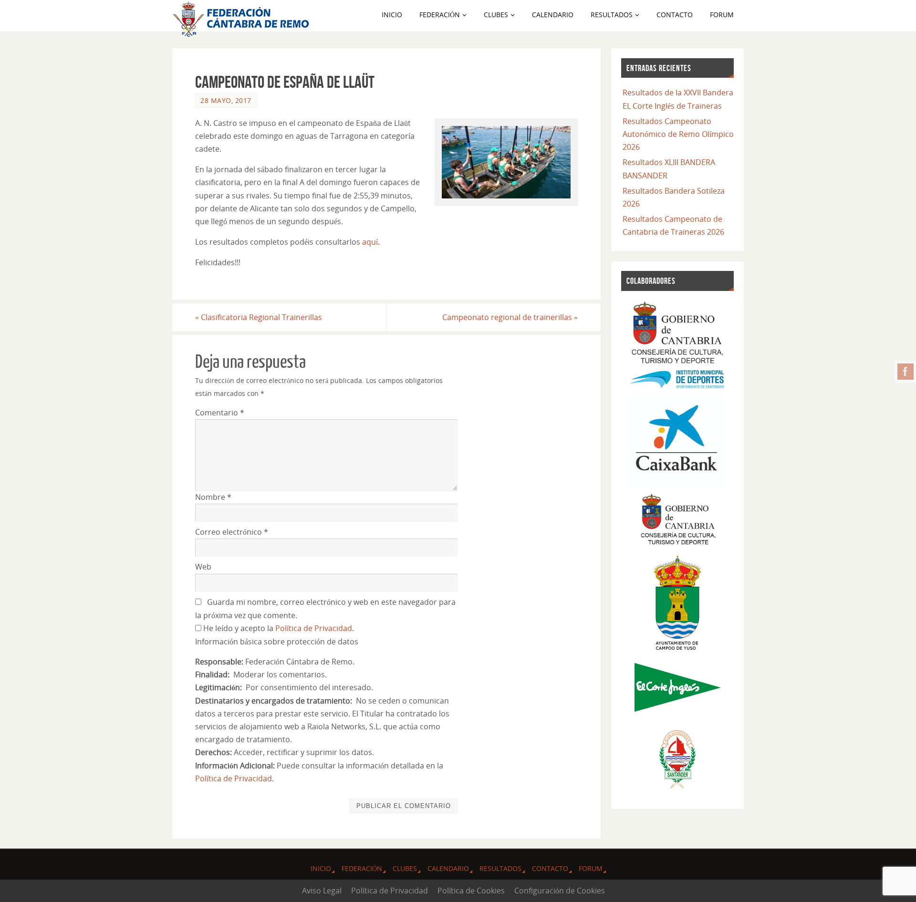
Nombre (213, 497)
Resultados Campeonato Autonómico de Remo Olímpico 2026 (678, 134)
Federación (362, 868)
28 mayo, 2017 (225, 100)
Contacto (550, 868)
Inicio (321, 868)
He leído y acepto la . (277, 628)
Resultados (500, 868)
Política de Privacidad (313, 628)
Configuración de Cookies (559, 890)
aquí (370, 242)
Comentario (219, 412)
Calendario (448, 868)
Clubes (405, 868)
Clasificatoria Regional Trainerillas (258, 317)
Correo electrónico (231, 532)
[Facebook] (905, 371)
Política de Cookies (471, 890)
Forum (591, 868)
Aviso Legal (322, 890)
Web (203, 566)
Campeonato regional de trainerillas (510, 317)
